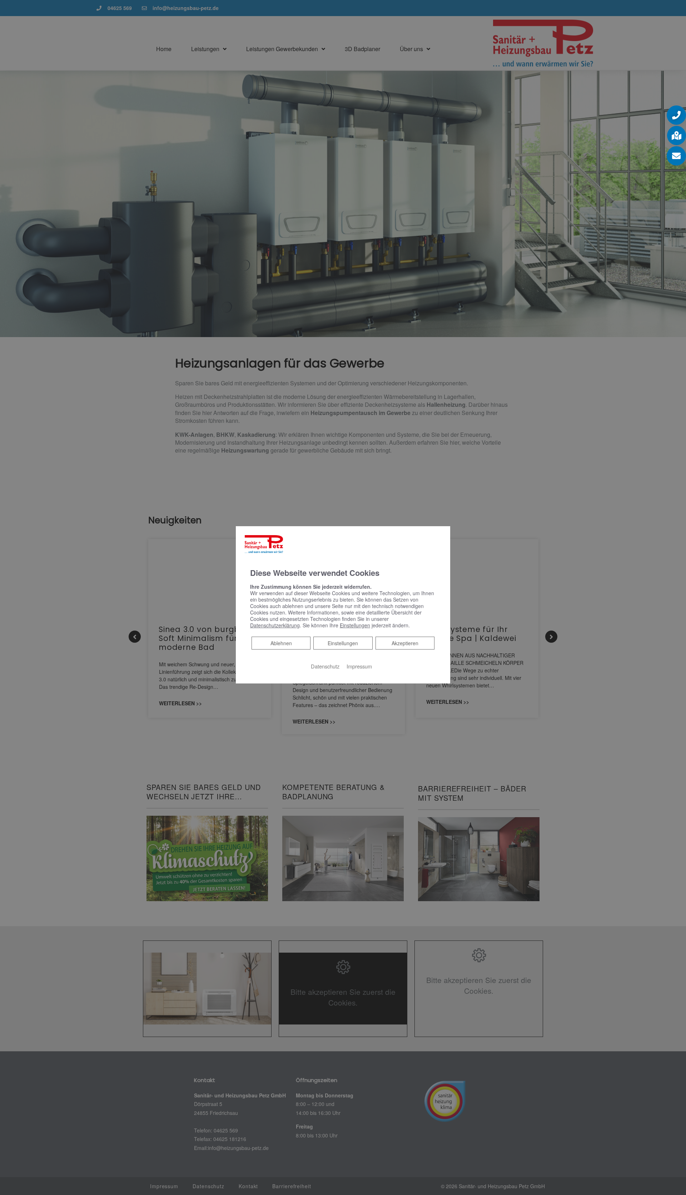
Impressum (359, 666)
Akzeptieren (405, 643)
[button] (676, 115)
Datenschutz (325, 666)
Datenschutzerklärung (275, 625)
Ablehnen (281, 643)
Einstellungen (343, 643)
